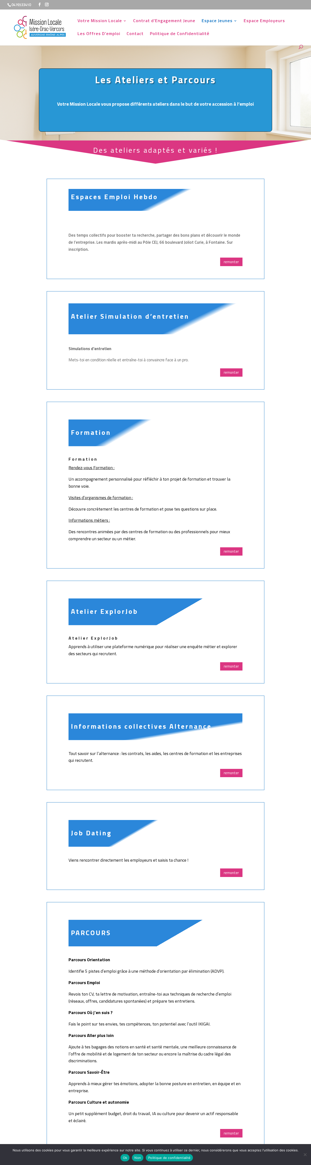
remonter (231, 262)
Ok (125, 1158)
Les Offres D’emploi (99, 34)
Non (137, 1158)
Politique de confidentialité (169, 1158)
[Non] (304, 1154)
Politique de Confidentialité (179, 34)
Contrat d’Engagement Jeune (164, 21)
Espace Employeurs (264, 21)
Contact (135, 34)
